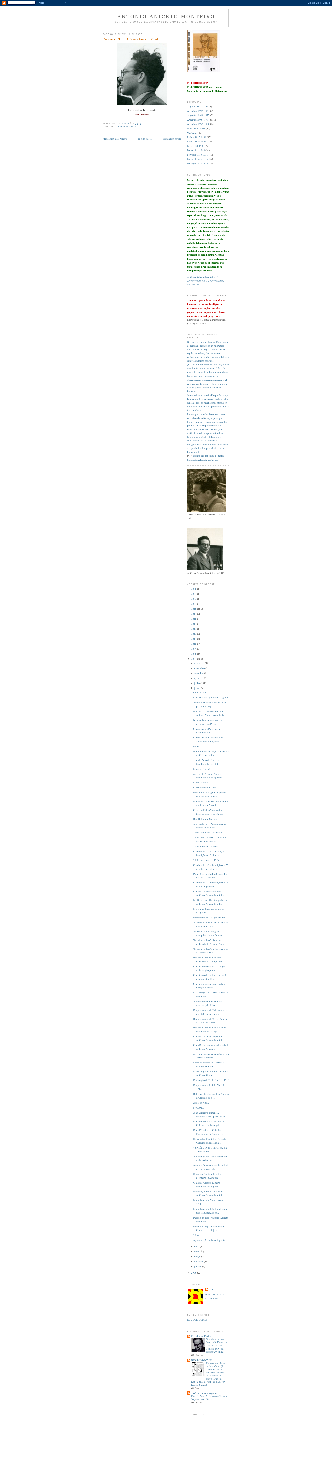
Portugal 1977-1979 (197, 163)
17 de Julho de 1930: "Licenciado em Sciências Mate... (210, 839)
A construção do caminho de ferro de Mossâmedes (210, 1158)
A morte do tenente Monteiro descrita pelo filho (208, 1003)
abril (197, 1251)
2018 (194, 609)
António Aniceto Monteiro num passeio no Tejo (209, 704)
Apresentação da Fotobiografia (209, 1240)
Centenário (193, 132)
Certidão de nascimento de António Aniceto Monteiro (208, 893)
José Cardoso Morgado (204, 1393)
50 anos (197, 1235)
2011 (194, 639)
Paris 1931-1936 (195, 146)
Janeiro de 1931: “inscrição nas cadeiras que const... (209, 825)
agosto (198, 678)
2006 (194, 1272)
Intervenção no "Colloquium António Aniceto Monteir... (208, 1193)
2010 (194, 644)
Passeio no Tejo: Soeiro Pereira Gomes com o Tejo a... (209, 1228)
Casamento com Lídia (204, 787)
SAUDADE (198, 1107)
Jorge (213, 1289)
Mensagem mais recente (115, 138)
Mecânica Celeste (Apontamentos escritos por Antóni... (210, 803)
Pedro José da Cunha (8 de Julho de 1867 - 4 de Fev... (210, 875)
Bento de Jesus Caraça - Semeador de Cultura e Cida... (210, 753)
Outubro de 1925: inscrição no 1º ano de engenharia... (210, 884)
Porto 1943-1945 (196, 150)
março (197, 1256)
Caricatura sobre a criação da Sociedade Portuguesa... (208, 739)
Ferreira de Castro (201, 1336)
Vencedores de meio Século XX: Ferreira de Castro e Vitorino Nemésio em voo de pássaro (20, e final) (216, 1345)
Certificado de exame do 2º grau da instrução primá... (209, 968)
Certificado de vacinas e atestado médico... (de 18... (210, 977)
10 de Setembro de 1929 (205, 846)
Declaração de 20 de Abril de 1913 (211, 1080)
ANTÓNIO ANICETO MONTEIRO (166, 16)
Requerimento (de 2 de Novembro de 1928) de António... (210, 1012)
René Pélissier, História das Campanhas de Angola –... (208, 1132)
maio (197, 1246)
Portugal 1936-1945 (197, 159)
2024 (194, 594)
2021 (194, 604)
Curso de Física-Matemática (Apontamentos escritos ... (208, 812)
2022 (194, 599)
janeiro (198, 1266)
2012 (194, 634)
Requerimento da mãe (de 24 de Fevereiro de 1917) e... (209, 1029)
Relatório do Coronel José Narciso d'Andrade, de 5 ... (211, 1095)
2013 (194, 629)
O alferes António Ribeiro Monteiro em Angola (206, 1184)
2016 (194, 619)
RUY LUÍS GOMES (197, 1319)
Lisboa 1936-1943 (127, 126)
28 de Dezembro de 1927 (206, 860)
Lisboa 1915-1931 (196, 137)
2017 (194, 614)
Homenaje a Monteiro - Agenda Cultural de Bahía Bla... (209, 1140)
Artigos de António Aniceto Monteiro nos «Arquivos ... (208, 775)
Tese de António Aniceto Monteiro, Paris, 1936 (206, 762)
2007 (194, 659)
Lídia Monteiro (201, 782)
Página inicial (145, 138)
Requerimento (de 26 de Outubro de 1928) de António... (210, 1020)
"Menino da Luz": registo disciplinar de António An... (209, 933)
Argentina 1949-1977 (198, 115)
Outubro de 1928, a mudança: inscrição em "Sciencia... (208, 853)
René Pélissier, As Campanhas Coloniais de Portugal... (208, 1123)
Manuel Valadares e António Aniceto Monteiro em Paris (208, 713)
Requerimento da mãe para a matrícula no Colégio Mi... (208, 959)
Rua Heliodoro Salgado (205, 819)
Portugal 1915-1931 (197, 154)
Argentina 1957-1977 (198, 119)
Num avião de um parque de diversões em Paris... (207, 722)
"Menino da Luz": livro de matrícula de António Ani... (208, 942)
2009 (194, 649)
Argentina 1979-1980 (198, 124)
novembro (199, 668)
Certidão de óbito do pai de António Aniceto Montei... (208, 1038)
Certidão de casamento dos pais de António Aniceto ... (211, 1047)
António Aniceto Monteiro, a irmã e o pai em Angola (211, 1167)
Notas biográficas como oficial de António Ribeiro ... (210, 1073)
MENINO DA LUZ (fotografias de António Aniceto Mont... (210, 902)
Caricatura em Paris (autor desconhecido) (206, 730)
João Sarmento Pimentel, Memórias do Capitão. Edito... (210, 1114)
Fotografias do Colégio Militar (209, 917)
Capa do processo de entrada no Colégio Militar (209, 985)
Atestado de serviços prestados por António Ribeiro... (211, 1055)
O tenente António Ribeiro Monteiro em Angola (207, 1175)
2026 (194, 589)
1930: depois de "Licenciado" (208, 832)
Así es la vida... (201, 1102)
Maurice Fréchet (201, 769)
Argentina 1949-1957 (198, 111)
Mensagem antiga (172, 138)
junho (197, 688)
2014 (194, 624)
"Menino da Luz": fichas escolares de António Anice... (210, 950)
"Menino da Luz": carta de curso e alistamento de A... (210, 924)
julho (197, 683)
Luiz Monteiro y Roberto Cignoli (210, 697)
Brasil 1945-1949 (196, 128)
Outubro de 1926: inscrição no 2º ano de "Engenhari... (210, 867)
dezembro (199, 663)
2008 (194, 654)
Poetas (196, 746)
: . (206, 280)
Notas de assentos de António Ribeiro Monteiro (208, 1064)
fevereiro (199, 1261)
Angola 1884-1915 (197, 106)
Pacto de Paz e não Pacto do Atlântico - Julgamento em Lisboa (209, 1398)
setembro (199, 673)
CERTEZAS (199, 692)
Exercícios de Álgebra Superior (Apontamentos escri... (209, 794)
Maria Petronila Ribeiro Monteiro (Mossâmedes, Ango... (210, 1210)
